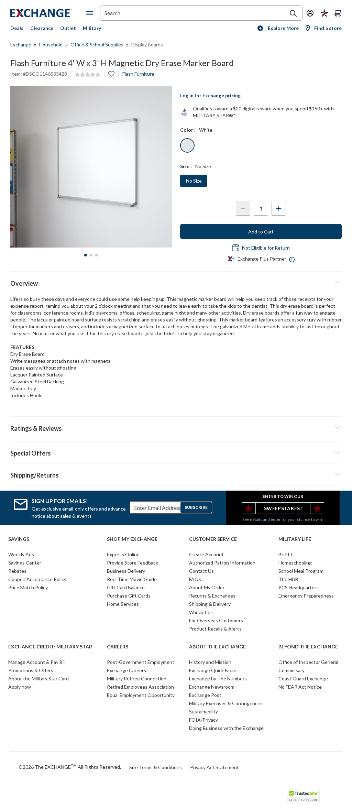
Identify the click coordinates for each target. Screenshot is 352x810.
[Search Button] (293, 13)
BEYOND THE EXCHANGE (308, 646)
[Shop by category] (91, 13)
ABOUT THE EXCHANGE (217, 646)
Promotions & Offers (30, 670)
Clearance (41, 28)
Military (92, 28)
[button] (176, 427)
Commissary (291, 670)
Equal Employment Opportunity (141, 695)
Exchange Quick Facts (212, 670)
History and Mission (210, 662)
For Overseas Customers (216, 620)
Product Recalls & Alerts (215, 629)
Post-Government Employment (140, 662)
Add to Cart (261, 231)
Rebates (17, 571)
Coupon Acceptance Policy (37, 579)
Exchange (20, 44)
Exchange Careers (126, 670)
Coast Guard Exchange (303, 678)
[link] (87, 74)
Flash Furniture (138, 74)
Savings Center (24, 563)
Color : (188, 130)
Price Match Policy (28, 587)
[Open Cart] (338, 13)
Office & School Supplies (96, 44)
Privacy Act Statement (214, 767)
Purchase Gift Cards (129, 596)
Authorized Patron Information (222, 563)
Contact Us (201, 571)
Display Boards (147, 44)
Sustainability (203, 711)
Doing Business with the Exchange (226, 728)
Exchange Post (205, 695)
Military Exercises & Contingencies (226, 703)
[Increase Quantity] (279, 208)
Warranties (201, 612)
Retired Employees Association (140, 687)
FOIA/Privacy (203, 720)
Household (51, 44)
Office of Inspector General (308, 662)
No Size (194, 181)
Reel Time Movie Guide (132, 579)
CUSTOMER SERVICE (213, 539)
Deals (16, 28)
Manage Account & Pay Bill (37, 662)
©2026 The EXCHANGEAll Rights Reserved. (70, 767)
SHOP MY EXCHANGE (132, 539)
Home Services (123, 604)
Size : (186, 166)
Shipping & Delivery (210, 604)
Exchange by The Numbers (218, 678)
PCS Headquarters (298, 587)
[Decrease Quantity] (243, 208)
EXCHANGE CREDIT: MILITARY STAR (50, 646)
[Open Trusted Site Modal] (303, 795)
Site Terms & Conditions (155, 767)
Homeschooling (295, 563)
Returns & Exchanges (212, 596)
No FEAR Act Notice (300, 687)
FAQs (195, 579)
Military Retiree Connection (136, 678)
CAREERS (117, 646)
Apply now (19, 687)
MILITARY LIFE (294, 539)
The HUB (288, 579)
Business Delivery (126, 571)
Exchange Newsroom (211, 687)
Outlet (68, 28)
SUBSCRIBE (196, 507)
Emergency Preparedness (306, 596)
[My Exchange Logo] (48, 13)
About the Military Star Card (38, 678)
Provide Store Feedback (132, 563)
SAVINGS (18, 539)
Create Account (206, 554)
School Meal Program (300, 571)
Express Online (123, 554)
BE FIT (285, 554)
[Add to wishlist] (111, 73)
